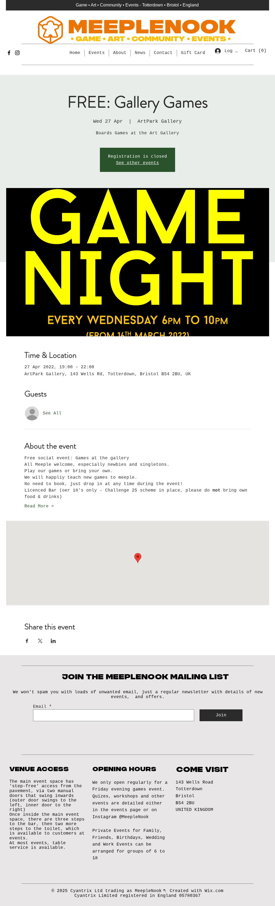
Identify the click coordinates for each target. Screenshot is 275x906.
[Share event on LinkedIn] (53, 641)
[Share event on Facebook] (27, 641)
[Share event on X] (40, 641)
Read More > (39, 506)
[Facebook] (9, 53)
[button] (256, 50)
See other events (137, 163)
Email (39, 707)
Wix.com (214, 891)
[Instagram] (17, 53)
